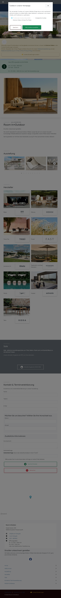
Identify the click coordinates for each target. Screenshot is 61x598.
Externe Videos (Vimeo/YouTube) (22, 20)
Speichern (15, 27)
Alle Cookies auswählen (31, 27)
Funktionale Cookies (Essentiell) (21, 18)
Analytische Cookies (40, 18)
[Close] (48, 6)
